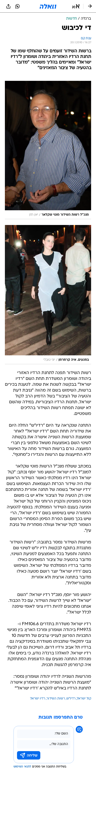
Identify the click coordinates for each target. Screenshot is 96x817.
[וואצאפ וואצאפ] (17, 6)
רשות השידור (56, 698)
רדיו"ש (70, 698)
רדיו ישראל (37, 698)
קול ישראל (84, 698)
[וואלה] (48, 6)
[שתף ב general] (8, 6)
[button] (75, 6)
